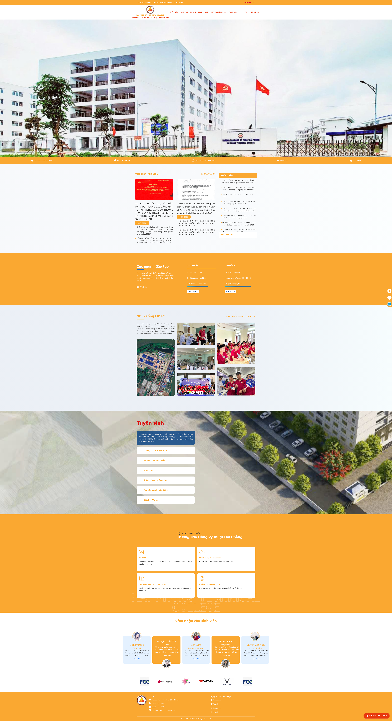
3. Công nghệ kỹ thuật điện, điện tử (238, 278)
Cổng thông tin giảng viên (205, 160)
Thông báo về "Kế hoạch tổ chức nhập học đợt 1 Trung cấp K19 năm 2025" (239, 202)
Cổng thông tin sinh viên (43, 160)
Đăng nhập (357, 160)
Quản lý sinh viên (123, 160)
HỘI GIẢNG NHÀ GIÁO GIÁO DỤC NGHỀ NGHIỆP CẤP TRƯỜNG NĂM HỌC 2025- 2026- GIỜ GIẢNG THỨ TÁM (197, 223)
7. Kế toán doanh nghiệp (196, 278)
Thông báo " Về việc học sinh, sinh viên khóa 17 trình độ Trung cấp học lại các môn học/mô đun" (239, 188)
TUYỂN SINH (233, 12)
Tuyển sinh (284, 160)
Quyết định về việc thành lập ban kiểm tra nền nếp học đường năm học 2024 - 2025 (239, 223)
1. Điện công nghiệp (194, 272)
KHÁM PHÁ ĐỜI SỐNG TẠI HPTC (239, 317)
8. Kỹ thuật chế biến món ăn (197, 284)
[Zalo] (389, 304)
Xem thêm (138, 659)
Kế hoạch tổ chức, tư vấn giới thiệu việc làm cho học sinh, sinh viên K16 (239, 230)
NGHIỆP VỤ (255, 12)
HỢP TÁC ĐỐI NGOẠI (218, 12)
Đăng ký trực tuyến (378, 716)
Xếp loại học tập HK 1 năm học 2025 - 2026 (239, 195)
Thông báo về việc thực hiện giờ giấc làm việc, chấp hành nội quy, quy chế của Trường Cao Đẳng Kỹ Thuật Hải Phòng (239, 209)
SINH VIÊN (244, 12)
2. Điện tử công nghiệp (233, 284)
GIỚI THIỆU (174, 12)
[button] (257, 681)
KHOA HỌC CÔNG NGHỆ (199, 12)
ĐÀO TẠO (184, 12)
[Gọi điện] (389, 297)
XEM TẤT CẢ (206, 174)
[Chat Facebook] (389, 291)
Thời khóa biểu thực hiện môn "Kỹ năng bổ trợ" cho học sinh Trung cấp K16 (239, 216)
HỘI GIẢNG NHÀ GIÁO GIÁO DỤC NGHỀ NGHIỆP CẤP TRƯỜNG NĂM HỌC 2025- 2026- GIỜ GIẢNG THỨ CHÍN (197, 232)
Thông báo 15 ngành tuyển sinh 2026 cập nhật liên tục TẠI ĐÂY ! (160, 2)
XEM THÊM (225, 234)
